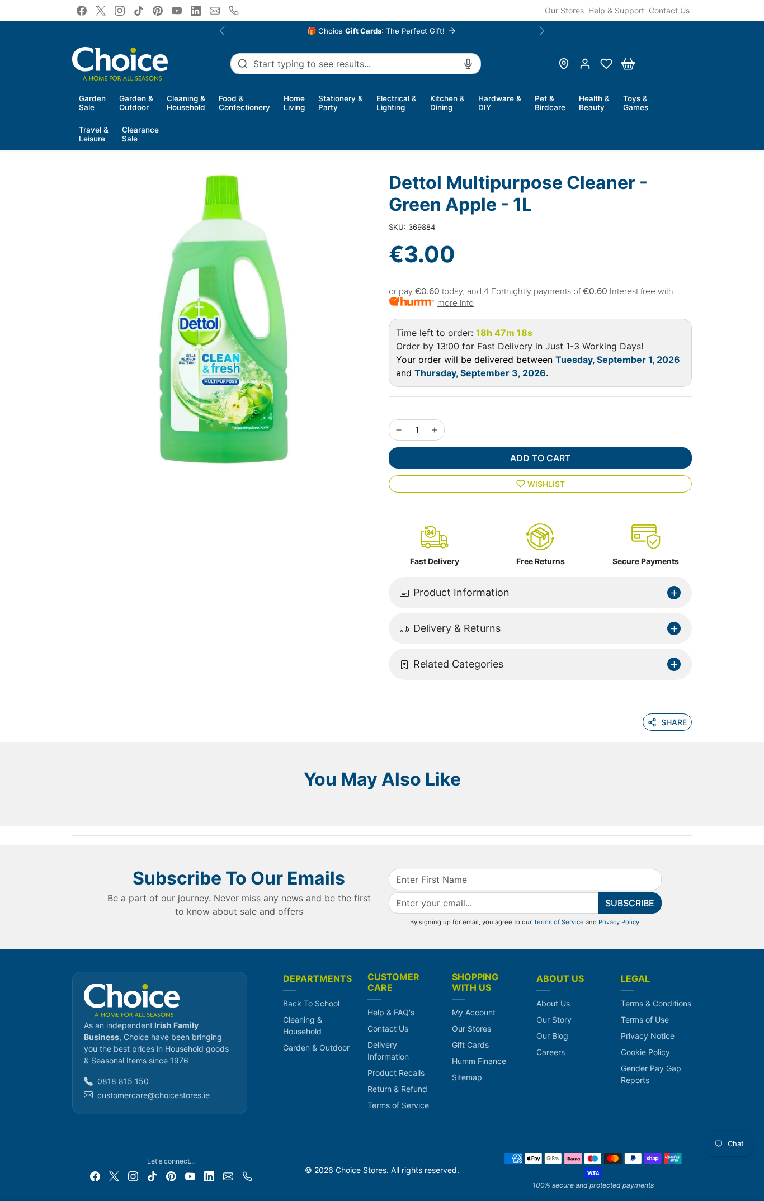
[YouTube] (176, 10)
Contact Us (669, 10)
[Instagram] (119, 10)
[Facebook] (81, 10)
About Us (553, 1003)
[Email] (214, 10)
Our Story (554, 1019)
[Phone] (233, 10)
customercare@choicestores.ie (153, 1095)
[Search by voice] (468, 63)
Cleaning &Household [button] (186, 103)
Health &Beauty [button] (594, 103)
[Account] (585, 63)
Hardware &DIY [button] (499, 103)
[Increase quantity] (435, 430)
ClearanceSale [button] (140, 134)
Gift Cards (470, 1044)
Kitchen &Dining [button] (447, 103)
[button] (606, 63)
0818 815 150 (123, 1081)
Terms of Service (559, 922)
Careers (550, 1052)
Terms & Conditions (656, 1003)
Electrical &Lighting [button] (396, 103)
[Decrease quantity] (399, 430)
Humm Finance (479, 1061)
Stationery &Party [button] (340, 103)
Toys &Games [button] (635, 103)
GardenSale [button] (92, 103)
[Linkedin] (195, 10)
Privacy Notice (648, 1036)
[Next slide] (688, 810)
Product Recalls (396, 1072)
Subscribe (629, 903)
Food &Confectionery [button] (244, 103)
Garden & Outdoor (316, 1047)
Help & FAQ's (390, 1012)
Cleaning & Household (302, 1025)
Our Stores (564, 10)
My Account (474, 1012)
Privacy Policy (618, 922)
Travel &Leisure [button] (94, 134)
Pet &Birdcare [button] (550, 103)
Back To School (311, 1003)
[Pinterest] (157, 10)
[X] (100, 10)
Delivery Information (388, 1050)
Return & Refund (397, 1089)
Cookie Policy (645, 1052)
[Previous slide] (75, 810)
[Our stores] (563, 63)
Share (674, 722)
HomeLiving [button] (294, 103)
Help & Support (616, 10)
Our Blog (552, 1036)
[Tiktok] (138, 10)
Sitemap (467, 1077)
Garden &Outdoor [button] (136, 103)
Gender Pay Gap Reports (651, 1074)
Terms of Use (645, 1019)
